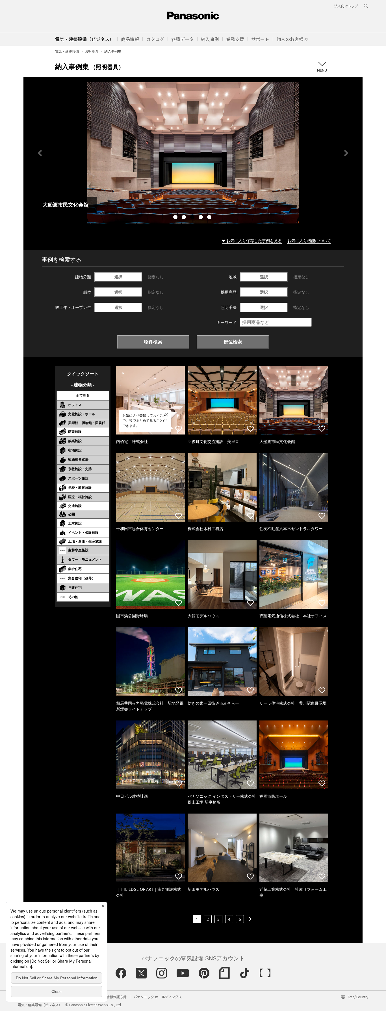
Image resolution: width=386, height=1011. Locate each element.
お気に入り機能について (309, 240)
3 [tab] (193, 218)
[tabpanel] (193, 152)
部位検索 (233, 342)
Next (346, 153)
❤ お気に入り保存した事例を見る (252, 240)
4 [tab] (201, 218)
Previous (39, 153)
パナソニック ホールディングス (158, 996)
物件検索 (153, 342)
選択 (118, 276)
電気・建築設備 (67, 51)
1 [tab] (176, 218)
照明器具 (91, 51)
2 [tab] (184, 218)
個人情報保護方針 (113, 996)
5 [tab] (210, 218)
